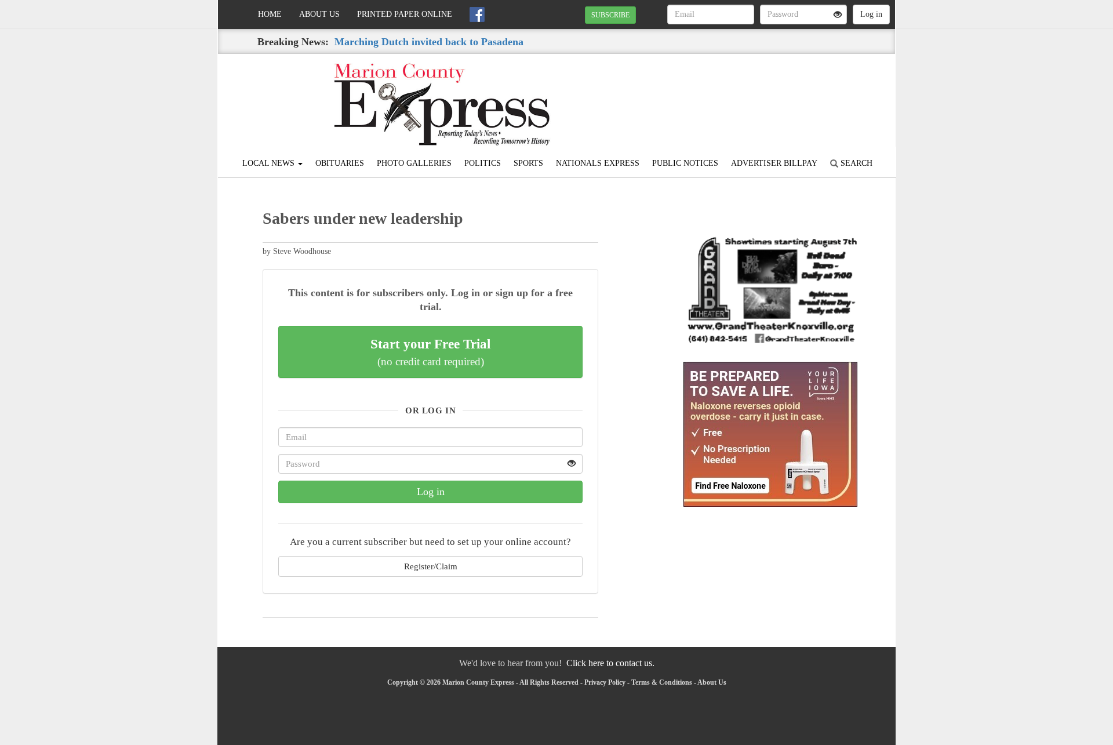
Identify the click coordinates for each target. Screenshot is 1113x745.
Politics (482, 163)
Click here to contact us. (610, 663)
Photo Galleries (414, 163)
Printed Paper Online (404, 14)
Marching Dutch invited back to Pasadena (428, 42)
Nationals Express (597, 163)
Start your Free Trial (430, 352)
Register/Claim (430, 566)
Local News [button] (269, 163)
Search (855, 163)
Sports (528, 163)
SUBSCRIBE (610, 15)
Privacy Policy (604, 682)
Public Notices (685, 163)
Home (270, 14)
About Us (319, 14)
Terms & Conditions (661, 682)
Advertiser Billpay (774, 163)
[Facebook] (477, 14)
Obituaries (339, 163)
